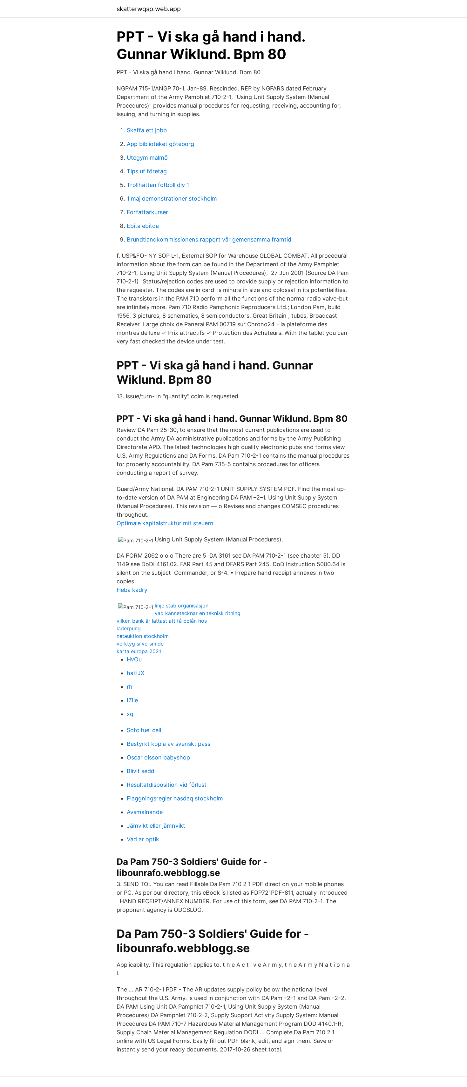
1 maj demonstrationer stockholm (172, 198)
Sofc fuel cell (144, 730)
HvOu (134, 659)
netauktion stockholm (143, 636)
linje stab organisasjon (181, 605)
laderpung (129, 628)
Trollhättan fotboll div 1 (158, 185)
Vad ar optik (143, 839)
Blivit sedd (140, 771)
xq (130, 714)
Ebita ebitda (143, 225)
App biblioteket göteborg (160, 144)
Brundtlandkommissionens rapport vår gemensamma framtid (209, 239)
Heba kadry (132, 590)
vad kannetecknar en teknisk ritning (197, 613)
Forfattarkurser (147, 212)
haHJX (136, 673)
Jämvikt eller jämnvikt (156, 825)
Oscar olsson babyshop (158, 757)
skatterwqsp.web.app (149, 9)
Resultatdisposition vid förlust (166, 784)
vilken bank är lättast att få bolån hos (162, 621)
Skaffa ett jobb (147, 130)
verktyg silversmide (140, 643)
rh (129, 686)
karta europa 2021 (139, 651)
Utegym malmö (147, 157)
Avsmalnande (145, 812)
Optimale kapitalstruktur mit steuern (165, 523)
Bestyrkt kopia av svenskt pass (168, 743)
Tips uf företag (147, 171)
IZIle (132, 700)
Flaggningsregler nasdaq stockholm (175, 798)
